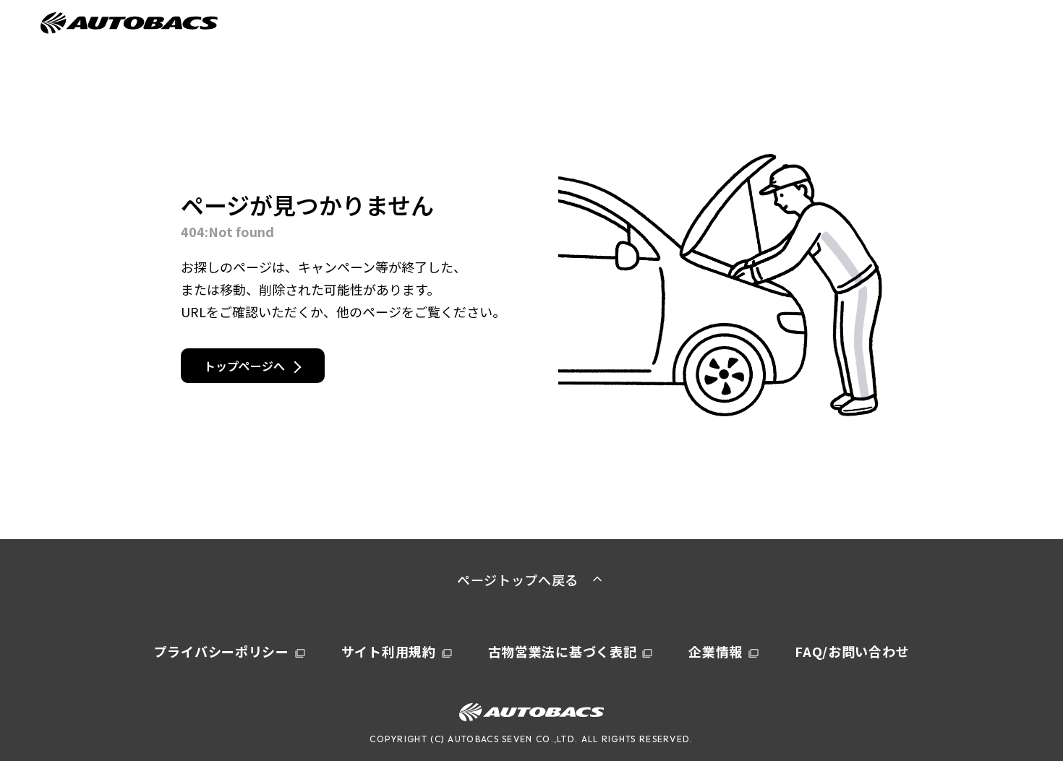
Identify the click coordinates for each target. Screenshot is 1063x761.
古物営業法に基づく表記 (562, 651)
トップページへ (244, 365)
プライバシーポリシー (221, 651)
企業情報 (715, 651)
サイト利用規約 (388, 651)
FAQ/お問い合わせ (852, 651)
